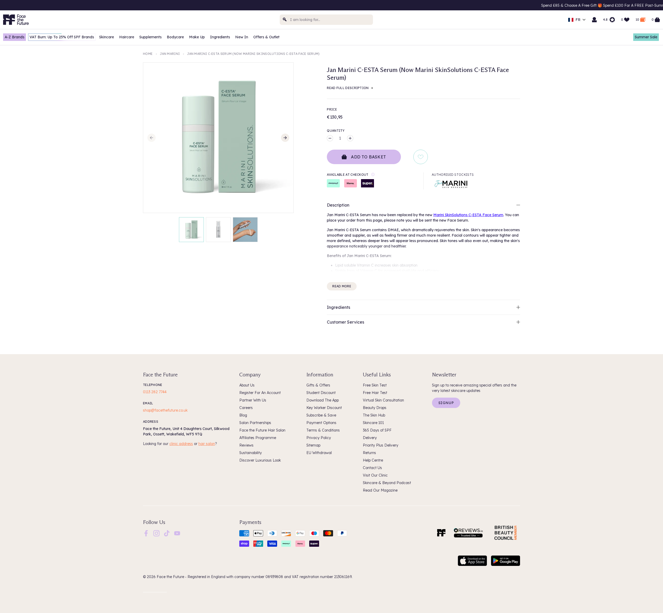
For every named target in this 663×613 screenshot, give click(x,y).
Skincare (106, 37)
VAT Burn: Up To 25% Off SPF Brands (62, 37)
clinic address (181, 443)
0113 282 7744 (155, 392)
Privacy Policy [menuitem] (318, 437)
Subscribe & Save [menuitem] (321, 415)
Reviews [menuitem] (246, 445)
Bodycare (175, 37)
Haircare (126, 37)
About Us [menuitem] (247, 385)
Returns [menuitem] (369, 452)
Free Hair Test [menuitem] (375, 392)
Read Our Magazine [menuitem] (380, 490)
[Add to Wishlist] (420, 157)
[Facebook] (146, 533)
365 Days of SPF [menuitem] (377, 430)
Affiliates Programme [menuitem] (257, 437)
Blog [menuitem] (243, 415)
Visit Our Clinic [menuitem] (375, 475)
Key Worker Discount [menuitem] (324, 407)
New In (241, 37)
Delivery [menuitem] (370, 437)
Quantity (335, 131)
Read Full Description (348, 88)
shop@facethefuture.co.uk (165, 410)
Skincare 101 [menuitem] (373, 422)
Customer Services (345, 322)
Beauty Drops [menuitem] (374, 407)
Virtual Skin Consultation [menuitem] (383, 400)
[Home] (441, 533)
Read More (341, 286)
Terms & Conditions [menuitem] (323, 430)
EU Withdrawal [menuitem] (319, 452)
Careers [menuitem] (246, 407)
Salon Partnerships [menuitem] (255, 422)
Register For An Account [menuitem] (260, 392)
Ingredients (220, 37)
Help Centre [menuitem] (373, 460)
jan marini (170, 54)
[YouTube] (177, 533)
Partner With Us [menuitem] (252, 400)
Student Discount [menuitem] (321, 392)
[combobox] (326, 19)
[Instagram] (156, 533)
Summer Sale (646, 37)
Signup (446, 402)
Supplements (150, 37)
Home (148, 54)
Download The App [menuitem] (322, 400)
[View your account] (594, 19)
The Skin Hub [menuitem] (374, 415)
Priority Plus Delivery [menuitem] (380, 445)
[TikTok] (167, 533)
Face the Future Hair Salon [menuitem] (262, 430)
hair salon (206, 443)
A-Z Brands (14, 37)
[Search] (285, 19)
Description (338, 205)
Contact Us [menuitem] (372, 467)
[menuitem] (146, 533)
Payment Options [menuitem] (321, 422)
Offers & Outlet (266, 37)
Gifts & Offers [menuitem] (318, 385)
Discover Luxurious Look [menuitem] (260, 460)
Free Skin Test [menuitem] (375, 385)
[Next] (285, 138)
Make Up (197, 37)
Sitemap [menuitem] (313, 445)
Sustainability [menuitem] (250, 452)
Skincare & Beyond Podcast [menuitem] (387, 482)
